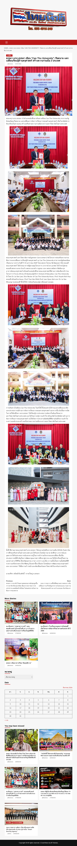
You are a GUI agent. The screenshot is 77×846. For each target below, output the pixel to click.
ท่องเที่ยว (44, 748)
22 (68, 708)
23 (10, 712)
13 (48, 704)
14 (59, 704)
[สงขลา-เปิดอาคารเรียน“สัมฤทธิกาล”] (21, 649)
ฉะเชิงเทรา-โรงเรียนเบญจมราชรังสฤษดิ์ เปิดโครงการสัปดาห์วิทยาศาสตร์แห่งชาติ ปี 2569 (56, 628)
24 (20, 712)
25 (29, 712)
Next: (55, 584)
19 (38, 708)
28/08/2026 (18, 761)
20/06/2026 (18, 665)
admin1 (9, 833)
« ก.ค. (6, 720)
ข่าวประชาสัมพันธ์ (17, 822)
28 (59, 712)
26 (38, 712)
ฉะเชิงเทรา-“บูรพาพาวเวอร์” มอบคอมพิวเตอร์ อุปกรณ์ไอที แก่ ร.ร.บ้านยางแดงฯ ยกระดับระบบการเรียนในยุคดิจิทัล (20, 628)
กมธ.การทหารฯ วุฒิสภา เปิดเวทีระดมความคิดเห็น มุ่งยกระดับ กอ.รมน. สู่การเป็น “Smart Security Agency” (20, 829)
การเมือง (9, 822)
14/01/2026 (18, 63)
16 (10, 708)
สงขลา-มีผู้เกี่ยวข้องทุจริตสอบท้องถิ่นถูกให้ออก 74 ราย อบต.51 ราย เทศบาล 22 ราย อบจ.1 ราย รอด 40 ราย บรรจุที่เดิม (55, 793)
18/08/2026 (53, 633)
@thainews (10, 63)
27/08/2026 (18, 633)
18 (29, 708)
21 (59, 708)
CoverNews (44, 843)
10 (20, 704)
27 (48, 712)
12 (38, 704)
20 (48, 708)
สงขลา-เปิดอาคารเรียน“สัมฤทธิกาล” (19, 663)
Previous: (22, 585)
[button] (6, 42)
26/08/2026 (16, 833)
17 (20, 708)
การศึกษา (9, 55)
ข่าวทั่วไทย (9, 748)
